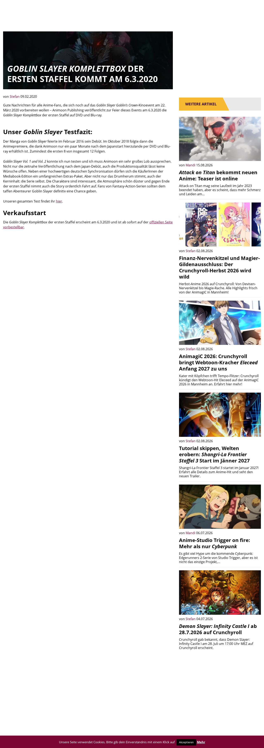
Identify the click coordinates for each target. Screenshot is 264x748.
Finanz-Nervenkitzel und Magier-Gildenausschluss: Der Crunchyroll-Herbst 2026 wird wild (219, 267)
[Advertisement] (88, 265)
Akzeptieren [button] (186, 742)
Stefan (15, 96)
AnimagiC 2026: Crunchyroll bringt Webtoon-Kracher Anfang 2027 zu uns (218, 362)
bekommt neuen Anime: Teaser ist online (218, 175)
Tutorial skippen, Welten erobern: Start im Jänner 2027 (214, 454)
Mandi (191, 165)
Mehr (201, 742)
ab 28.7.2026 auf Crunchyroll (218, 629)
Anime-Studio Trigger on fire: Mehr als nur (214, 543)
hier (59, 201)
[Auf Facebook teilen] (255, 155)
